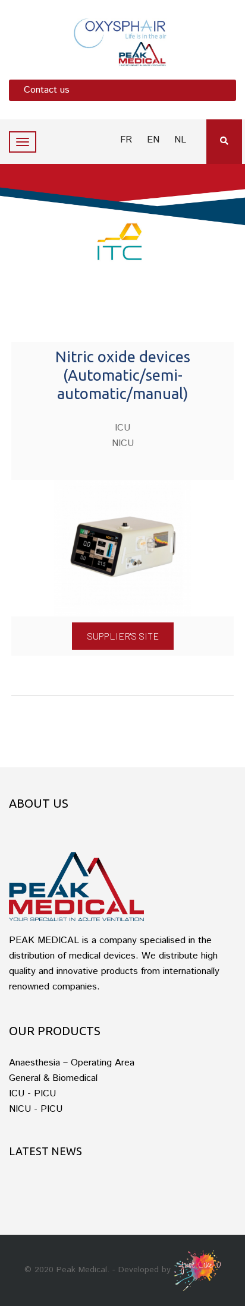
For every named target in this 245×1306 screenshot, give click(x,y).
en (153, 140)
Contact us (47, 90)
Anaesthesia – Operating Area (71, 1063)
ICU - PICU (32, 1094)
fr (126, 140)
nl (180, 140)
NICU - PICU (35, 1109)
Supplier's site (123, 635)
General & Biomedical (53, 1078)
